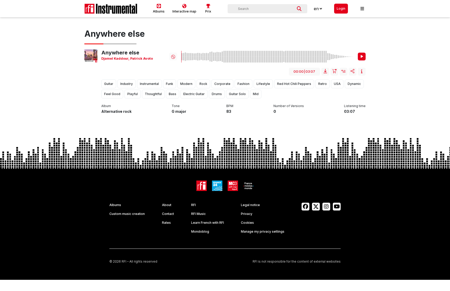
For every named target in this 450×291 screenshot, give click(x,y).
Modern (186, 84)
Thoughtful (153, 94)
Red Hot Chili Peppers (294, 84)
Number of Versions (288, 106)
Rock (203, 84)
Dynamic (354, 84)
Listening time (355, 106)
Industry (126, 84)
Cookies (247, 223)
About (166, 205)
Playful (132, 94)
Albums (115, 205)
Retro (322, 84)
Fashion (243, 84)
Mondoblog (200, 231)
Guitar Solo (237, 94)
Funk (169, 84)
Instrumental (149, 84)
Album (106, 106)
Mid (256, 94)
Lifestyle (263, 84)
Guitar (108, 84)
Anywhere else (120, 52)
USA (337, 84)
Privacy (246, 214)
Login (341, 8)
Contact (168, 214)
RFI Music (198, 214)
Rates (166, 223)
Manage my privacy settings (262, 231)
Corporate (222, 84)
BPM (229, 106)
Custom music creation (127, 214)
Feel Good (112, 94)
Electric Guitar (194, 94)
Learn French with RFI (207, 223)
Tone (176, 106)
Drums (217, 94)
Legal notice (250, 205)
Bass (172, 94)
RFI (193, 205)
